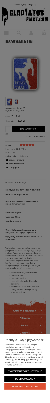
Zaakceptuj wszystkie (25, 386)
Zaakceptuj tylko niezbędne (25, 371)
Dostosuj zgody (25, 379)
